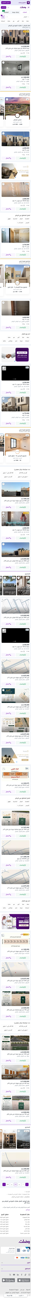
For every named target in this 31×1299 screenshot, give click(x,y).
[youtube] (14, 1275)
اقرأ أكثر (28, 1210)
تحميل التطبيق (6, 2)
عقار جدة (27, 1222)
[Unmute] (3, 516)
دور (13, 21)
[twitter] (10, 1275)
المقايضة (6, 12)
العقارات (25, 12)
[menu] (28, 7)
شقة (27, 21)
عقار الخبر (27, 1229)
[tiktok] (25, 1275)
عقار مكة (27, 1224)
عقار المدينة (27, 1226)
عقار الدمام (27, 1231)
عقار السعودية (26, 1217)
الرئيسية (28, 1192)
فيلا (23, 21)
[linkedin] (18, 1275)
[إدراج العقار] (8, 7)
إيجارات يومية (15, 12)
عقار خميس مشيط (25, 1233)
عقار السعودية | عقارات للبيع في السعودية (19, 1194)
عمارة (9, 21)
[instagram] (29, 1275)
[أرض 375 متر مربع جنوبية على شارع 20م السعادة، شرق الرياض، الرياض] (15, 947)
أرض (18, 21)
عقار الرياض (27, 1220)
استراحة (3, 21)
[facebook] (22, 1275)
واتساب (21, 56)
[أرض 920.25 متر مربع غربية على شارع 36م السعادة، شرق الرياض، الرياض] (15, 781)
